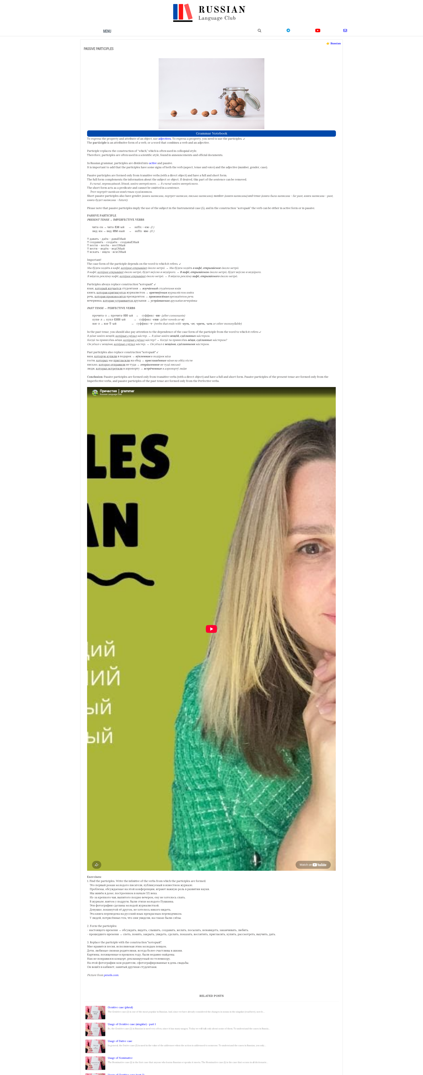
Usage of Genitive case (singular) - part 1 (132, 1024)
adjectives (164, 138)
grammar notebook (211, 133)
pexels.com (111, 975)
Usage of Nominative (120, 1057)
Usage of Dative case (120, 1041)
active (153, 163)
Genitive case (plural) (120, 1007)
